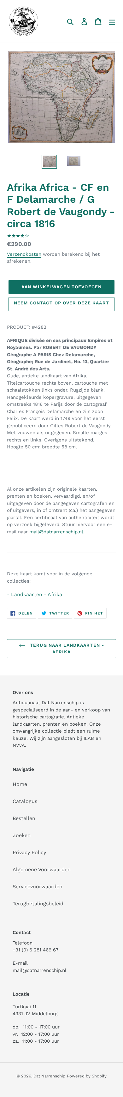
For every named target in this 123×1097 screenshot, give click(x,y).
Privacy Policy (29, 852)
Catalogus (25, 801)
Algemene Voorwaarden (42, 869)
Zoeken (22, 835)
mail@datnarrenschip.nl (56, 532)
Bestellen (24, 818)
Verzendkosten (24, 254)
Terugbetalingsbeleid (38, 904)
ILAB (89, 738)
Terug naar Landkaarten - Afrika (66, 648)
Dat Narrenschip (49, 1076)
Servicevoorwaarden (37, 887)
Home (20, 784)
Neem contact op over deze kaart (61, 302)
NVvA (19, 745)
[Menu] (112, 21)
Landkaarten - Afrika (36, 594)
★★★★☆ (18, 236)
